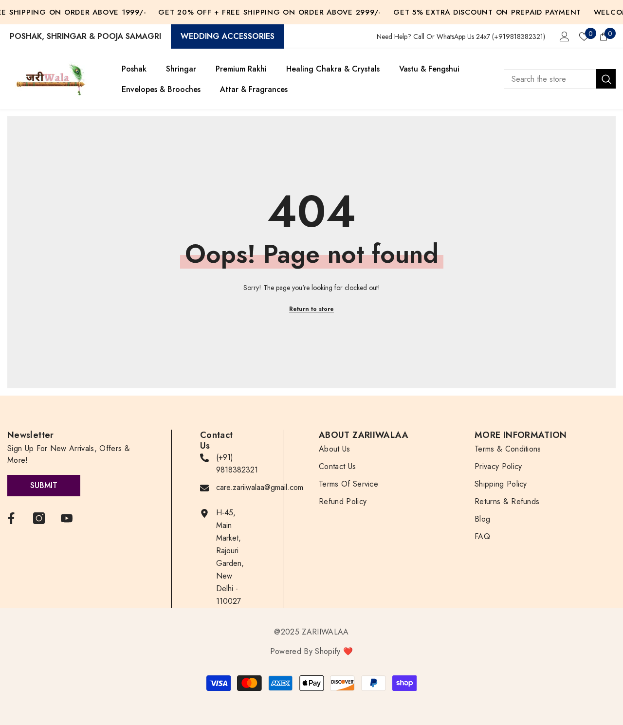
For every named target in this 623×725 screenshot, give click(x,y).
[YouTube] (66, 518)
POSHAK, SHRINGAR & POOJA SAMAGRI (85, 36)
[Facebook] (11, 518)
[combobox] (550, 79)
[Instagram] (39, 518)
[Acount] (564, 36)
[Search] (560, 79)
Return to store (311, 309)
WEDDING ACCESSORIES (228, 36)
